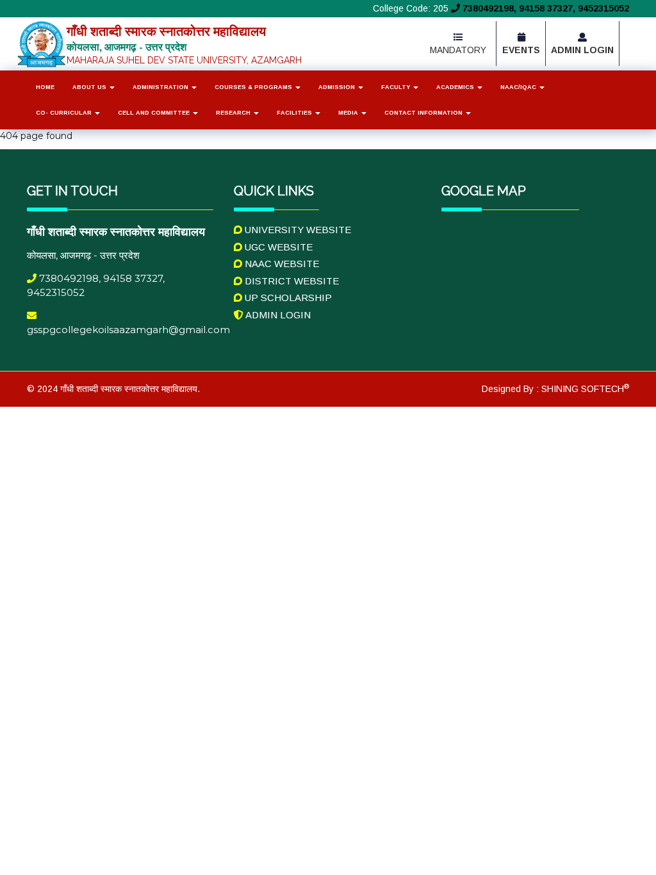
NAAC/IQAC (519, 87)
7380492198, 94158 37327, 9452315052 (544, 8)
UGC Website (277, 246)
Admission (337, 87)
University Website (296, 229)
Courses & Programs (254, 87)
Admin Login (277, 314)
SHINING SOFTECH (584, 389)
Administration (161, 87)
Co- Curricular (65, 113)
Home (45, 87)
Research (234, 113)
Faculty (396, 87)
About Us (90, 87)
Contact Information (424, 113)
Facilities (295, 113)
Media (349, 113)
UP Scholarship (287, 297)
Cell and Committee (155, 113)
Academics (456, 87)
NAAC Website (280, 263)
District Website (290, 280)
